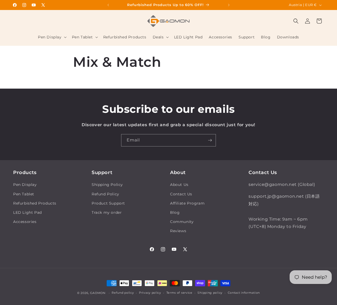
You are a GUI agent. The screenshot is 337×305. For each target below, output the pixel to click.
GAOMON (98, 293)
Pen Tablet (23, 194)
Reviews (178, 230)
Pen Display (25, 184)
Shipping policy (209, 292)
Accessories (25, 221)
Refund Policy (105, 194)
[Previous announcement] (108, 5)
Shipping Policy (107, 184)
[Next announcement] (229, 5)
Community (182, 221)
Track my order (107, 212)
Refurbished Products (34, 203)
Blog (175, 212)
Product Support (108, 203)
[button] (52, 37)
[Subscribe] (210, 140)
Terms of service (179, 292)
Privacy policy (150, 292)
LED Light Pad (27, 212)
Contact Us (181, 194)
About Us (179, 184)
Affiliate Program (187, 203)
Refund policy (123, 292)
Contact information (244, 292)
